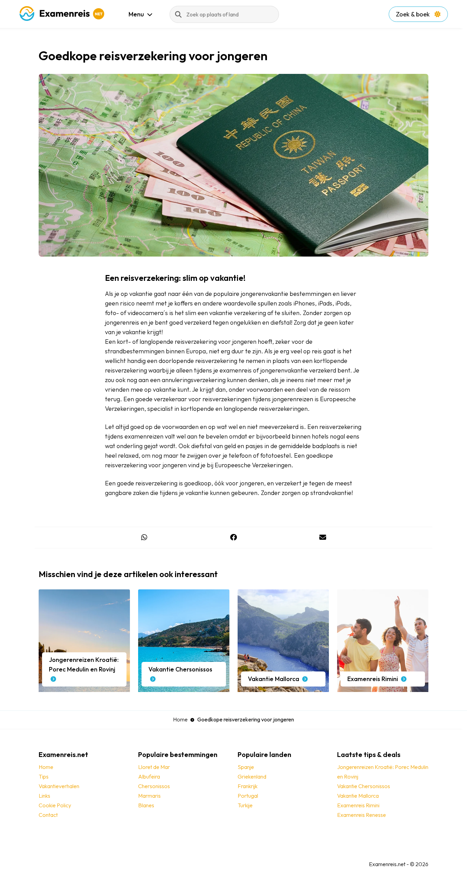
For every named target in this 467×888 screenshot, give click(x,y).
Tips (44, 776)
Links (44, 795)
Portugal (248, 795)
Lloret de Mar (154, 766)
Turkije (245, 805)
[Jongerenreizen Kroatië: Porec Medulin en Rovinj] (84, 688)
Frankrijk (247, 786)
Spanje (246, 766)
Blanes (146, 805)
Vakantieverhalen (59, 786)
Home (180, 719)
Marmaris (149, 795)
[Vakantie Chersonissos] (183, 688)
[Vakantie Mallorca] (283, 688)
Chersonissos (154, 786)
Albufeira (149, 776)
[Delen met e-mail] (323, 537)
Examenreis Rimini (358, 805)
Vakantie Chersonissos (363, 786)
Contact (48, 814)
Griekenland (252, 776)
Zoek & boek (413, 14)
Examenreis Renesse (361, 814)
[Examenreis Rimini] (382, 688)
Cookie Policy (55, 805)
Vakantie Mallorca (358, 795)
